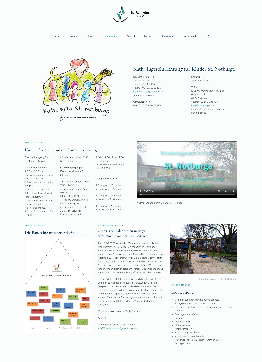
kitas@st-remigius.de (202, 105)
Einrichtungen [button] (110, 36)
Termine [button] (73, 36)
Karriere (148, 36)
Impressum (168, 36)
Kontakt (131, 36)
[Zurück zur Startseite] (131, 14)
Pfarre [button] (90, 36)
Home (56, 36)
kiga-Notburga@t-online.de (148, 91)
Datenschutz (190, 36)
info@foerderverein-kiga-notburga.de (117, 328)
